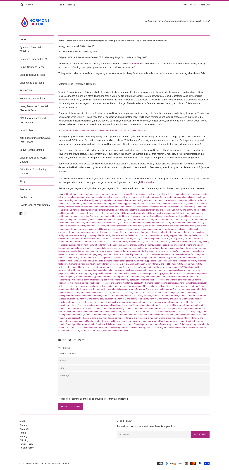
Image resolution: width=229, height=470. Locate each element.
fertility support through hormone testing (152, 238)
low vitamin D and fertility (159, 264)
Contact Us (25, 197)
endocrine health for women (101, 207)
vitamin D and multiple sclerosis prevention (174, 308)
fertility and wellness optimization (142, 229)
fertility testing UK (179, 238)
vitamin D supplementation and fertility (86, 327)
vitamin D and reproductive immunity (141, 318)
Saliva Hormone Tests (31, 67)
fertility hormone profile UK (92, 235)
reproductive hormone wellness (182, 283)
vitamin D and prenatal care (96, 314)
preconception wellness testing (176, 270)
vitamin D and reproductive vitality (174, 318)
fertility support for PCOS (100, 238)
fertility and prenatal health (150, 226)
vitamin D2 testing (155, 327)
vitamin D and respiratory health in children (98, 321)
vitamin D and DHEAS (144, 292)
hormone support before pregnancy (119, 261)
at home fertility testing (162, 197)
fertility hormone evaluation (132, 232)
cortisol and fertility (146, 203)
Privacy (23, 436)
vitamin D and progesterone (160, 314)
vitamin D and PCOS (132, 311)
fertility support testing (123, 238)
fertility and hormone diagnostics (81, 219)
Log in (61, 5)
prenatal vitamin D (154, 276)
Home (22, 39)
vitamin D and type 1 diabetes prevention (106, 324)
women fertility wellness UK (194, 327)
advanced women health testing (136, 197)
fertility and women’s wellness (172, 229)
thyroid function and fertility (94, 289)
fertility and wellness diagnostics (111, 229)
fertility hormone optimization (191, 232)
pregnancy (195, 270)
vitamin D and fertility (188, 295)
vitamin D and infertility (114, 305)
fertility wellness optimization (108, 241)
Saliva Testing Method (31, 150)
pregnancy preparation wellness (80, 276)
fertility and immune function (194, 219)
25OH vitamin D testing (74, 194)
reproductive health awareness (85, 280)
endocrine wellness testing (183, 207)
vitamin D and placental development (159, 311)
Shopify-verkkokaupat (60, 463)
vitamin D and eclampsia (166, 292)
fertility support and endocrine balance (145, 235)
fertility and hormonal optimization (73, 216)
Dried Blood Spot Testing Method (33, 159)
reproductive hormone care (170, 280)
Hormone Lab (148, 182)
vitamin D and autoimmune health (181, 289)
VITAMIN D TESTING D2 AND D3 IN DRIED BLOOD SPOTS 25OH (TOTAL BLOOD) (103, 130)
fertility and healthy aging (187, 210)
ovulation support (171, 267)
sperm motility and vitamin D (187, 286)
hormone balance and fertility (80, 248)
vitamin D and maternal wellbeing (109, 308)
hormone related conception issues (99, 257)
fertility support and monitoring (177, 235)
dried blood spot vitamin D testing (171, 203)
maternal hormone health (82, 267)
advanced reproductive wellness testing (103, 197)
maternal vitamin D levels (105, 267)
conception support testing (124, 203)
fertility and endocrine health (162, 210)
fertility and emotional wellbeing (102, 210)
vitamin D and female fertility (165, 295)
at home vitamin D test (184, 197)
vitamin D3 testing (172, 327)
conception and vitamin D (69, 203)
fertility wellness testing (132, 241)
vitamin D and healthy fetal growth (133, 299)
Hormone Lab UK (42, 463)
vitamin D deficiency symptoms (186, 324)
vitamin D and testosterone (190, 321)
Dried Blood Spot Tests (32, 75)
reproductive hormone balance (143, 280)
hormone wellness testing (80, 264)
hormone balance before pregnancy (106, 251)
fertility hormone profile (68, 235)
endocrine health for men (77, 207)
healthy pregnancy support (149, 245)
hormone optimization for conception (187, 254)
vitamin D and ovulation (110, 311)
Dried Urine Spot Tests (31, 82)
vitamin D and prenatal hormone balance (128, 314)
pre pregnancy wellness (123, 270)
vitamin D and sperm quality (164, 321)
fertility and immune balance (167, 219)
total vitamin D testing (117, 289)
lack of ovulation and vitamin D (133, 264)
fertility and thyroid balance (83, 229)
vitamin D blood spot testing (139, 324)
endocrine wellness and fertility (155, 207)
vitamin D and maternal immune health (75, 308)
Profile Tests (26, 90)
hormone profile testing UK (70, 257)
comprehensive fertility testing (87, 200)
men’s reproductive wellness (149, 267)
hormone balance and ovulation (146, 248)
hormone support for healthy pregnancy (154, 261)
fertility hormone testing (116, 235)
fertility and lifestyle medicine (99, 222)
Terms (22, 432)
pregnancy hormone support (172, 273)
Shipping (23, 440)
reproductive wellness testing (160, 286)
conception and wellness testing (97, 203)
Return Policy (26, 444)
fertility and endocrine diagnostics (133, 210)
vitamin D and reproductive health (73, 318)
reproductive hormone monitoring (117, 283)
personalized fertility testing (70, 270)
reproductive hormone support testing (150, 283)
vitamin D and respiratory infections (135, 321)
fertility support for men (77, 238)
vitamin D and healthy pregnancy (82, 302)
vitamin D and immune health (175, 302)
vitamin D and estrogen (113, 295)
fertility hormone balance (108, 232)
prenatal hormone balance (132, 276)
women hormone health (68, 330)
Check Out (204, 5)
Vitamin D (134, 63)
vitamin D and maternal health (190, 305)
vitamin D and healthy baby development (98, 299)
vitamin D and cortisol (122, 292)
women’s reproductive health (116, 330)
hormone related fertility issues (163, 257)
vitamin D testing (112, 327)
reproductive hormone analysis (114, 280)
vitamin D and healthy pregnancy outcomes (118, 302)
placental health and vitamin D (98, 270)
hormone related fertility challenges (132, 257)
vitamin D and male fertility (164, 305)
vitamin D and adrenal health (152, 289)
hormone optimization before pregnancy (152, 254)
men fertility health (127, 267)
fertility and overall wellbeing (92, 226)
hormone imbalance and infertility (118, 254)
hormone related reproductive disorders (85, 261)
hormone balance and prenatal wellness (179, 248)
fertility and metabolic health (157, 222)
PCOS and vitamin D (189, 267)
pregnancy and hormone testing (72, 273)
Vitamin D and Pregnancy (188, 311)
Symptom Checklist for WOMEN (31, 49)
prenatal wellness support (174, 276)
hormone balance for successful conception (169, 251)
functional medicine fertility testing (185, 241)
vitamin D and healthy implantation (165, 299)
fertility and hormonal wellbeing (160, 216)
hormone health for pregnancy (89, 254)
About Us (24, 429)
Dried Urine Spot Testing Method (33, 171)
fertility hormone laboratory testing (161, 232)
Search (23, 425)
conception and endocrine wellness (160, 200)
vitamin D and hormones (150, 302)
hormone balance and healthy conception (112, 248)
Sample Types (27, 130)
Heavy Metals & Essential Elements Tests (33, 108)
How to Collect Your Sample (35, 205)
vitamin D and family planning (138, 295)
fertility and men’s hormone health (128, 222)
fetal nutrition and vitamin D (156, 241)
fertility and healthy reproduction (160, 213)
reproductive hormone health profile (86, 283)
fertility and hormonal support (132, 216)
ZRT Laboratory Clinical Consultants (32, 120)
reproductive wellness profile (133, 286)
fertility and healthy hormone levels (103, 213)
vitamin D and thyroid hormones (72, 324)
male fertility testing (181, 264)
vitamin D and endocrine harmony (86, 295)
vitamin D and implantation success (87, 305)
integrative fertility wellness (105, 264)
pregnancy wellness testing (107, 276)
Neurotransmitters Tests (32, 98)
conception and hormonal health (191, 200)
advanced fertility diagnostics (135, 194)
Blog (22, 181)
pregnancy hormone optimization (144, 273)
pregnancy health (95, 273)
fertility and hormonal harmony (189, 213)
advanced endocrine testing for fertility (103, 194)
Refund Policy (26, 447)
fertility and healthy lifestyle (132, 213)
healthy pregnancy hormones (123, 245)
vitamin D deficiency (162, 324)
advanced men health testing (71, 197)
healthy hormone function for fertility (93, 245)
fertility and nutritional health (184, 222)
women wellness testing (91, 330)
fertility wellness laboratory (81, 241)
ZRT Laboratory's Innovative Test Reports (35, 140)
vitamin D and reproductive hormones (107, 318)
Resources (25, 189)
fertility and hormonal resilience (104, 216)
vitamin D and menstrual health (139, 308)
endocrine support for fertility (128, 207)
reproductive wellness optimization (103, 286)
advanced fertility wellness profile (164, 194)
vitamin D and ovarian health (86, 311)
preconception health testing (148, 270)
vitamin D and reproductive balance (190, 314)
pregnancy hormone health (117, 273)
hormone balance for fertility (135, 251)
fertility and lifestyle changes (71, 222)
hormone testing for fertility (185, 261)
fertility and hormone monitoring (111, 219)
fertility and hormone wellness (139, 219)
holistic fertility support (173, 245)
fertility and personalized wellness (122, 226)
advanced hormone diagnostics (195, 194)
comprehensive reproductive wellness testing (123, 200)
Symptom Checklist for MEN (34, 59)
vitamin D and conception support (96, 292)
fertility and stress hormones (176, 226)
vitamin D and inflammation (138, 305)
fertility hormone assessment (82, 232)
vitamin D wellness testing (133, 327)
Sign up (71, 5)
